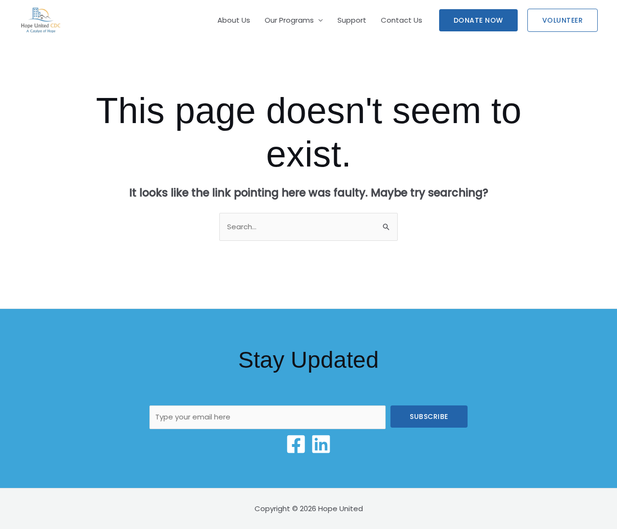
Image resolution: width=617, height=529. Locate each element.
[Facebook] (296, 444)
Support (351, 20)
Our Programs (289, 20)
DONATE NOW (478, 20)
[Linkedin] (321, 444)
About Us (233, 20)
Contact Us (401, 20)
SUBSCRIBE (429, 416)
